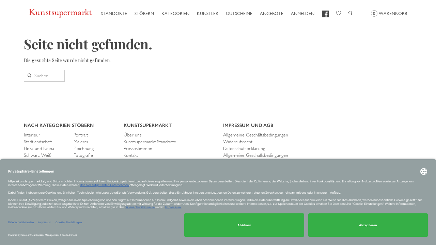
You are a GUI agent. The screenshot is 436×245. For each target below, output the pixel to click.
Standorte (114, 13)
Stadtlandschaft (38, 141)
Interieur (32, 134)
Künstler (207, 13)
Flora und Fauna (39, 148)
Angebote (271, 13)
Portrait (81, 134)
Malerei (81, 141)
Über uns (132, 134)
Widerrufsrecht (237, 141)
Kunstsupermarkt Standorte (150, 141)
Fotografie (83, 155)
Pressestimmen (138, 148)
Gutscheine (239, 13)
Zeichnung (84, 148)
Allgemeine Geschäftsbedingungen (255, 134)
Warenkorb (390, 13)
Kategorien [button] (175, 13)
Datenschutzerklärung (244, 148)
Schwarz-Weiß (37, 155)
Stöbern (144, 13)
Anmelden (302, 13)
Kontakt (131, 155)
